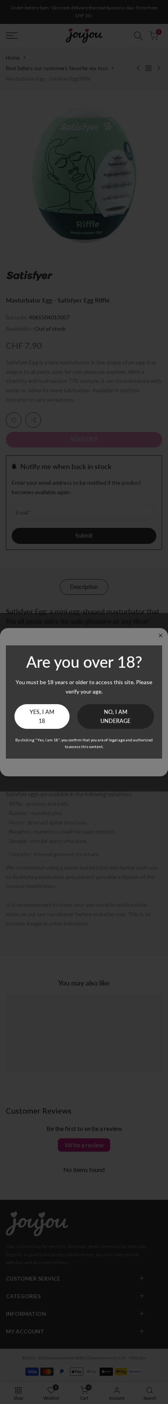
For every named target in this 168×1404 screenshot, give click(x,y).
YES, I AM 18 (42, 716)
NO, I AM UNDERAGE (115, 716)
